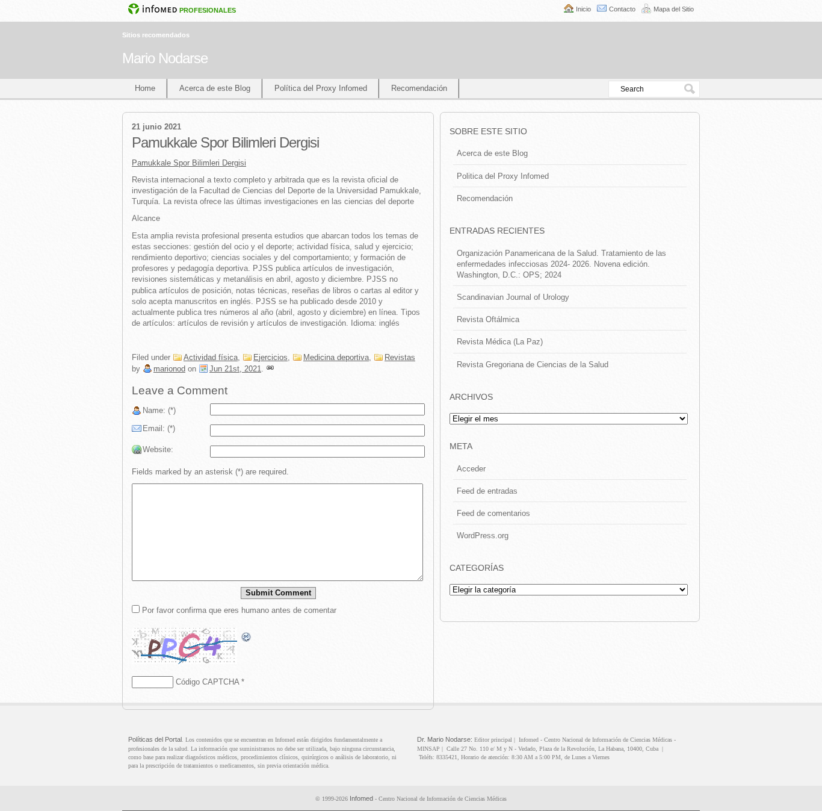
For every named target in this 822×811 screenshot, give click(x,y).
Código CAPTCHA (207, 681)
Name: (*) (159, 410)
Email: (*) (159, 428)
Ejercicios (270, 357)
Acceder (471, 468)
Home (145, 88)
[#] (270, 368)
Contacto (622, 9)
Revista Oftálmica (488, 319)
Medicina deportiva (336, 357)
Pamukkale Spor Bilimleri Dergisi (189, 162)
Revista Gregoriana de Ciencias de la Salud (532, 364)
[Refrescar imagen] (246, 637)
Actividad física (211, 357)
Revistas (400, 357)
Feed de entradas (487, 491)
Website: (158, 449)
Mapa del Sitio (674, 9)
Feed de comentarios (493, 513)
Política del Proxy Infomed (320, 88)
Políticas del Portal (155, 739)
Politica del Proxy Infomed (503, 176)
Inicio (583, 9)
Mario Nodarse (165, 58)
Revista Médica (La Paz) (500, 341)
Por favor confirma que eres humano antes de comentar (238, 610)
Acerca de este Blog (214, 88)
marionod (169, 368)
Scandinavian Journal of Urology (513, 297)
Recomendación (419, 88)
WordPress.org (482, 535)
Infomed (361, 798)
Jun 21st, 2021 (235, 368)
